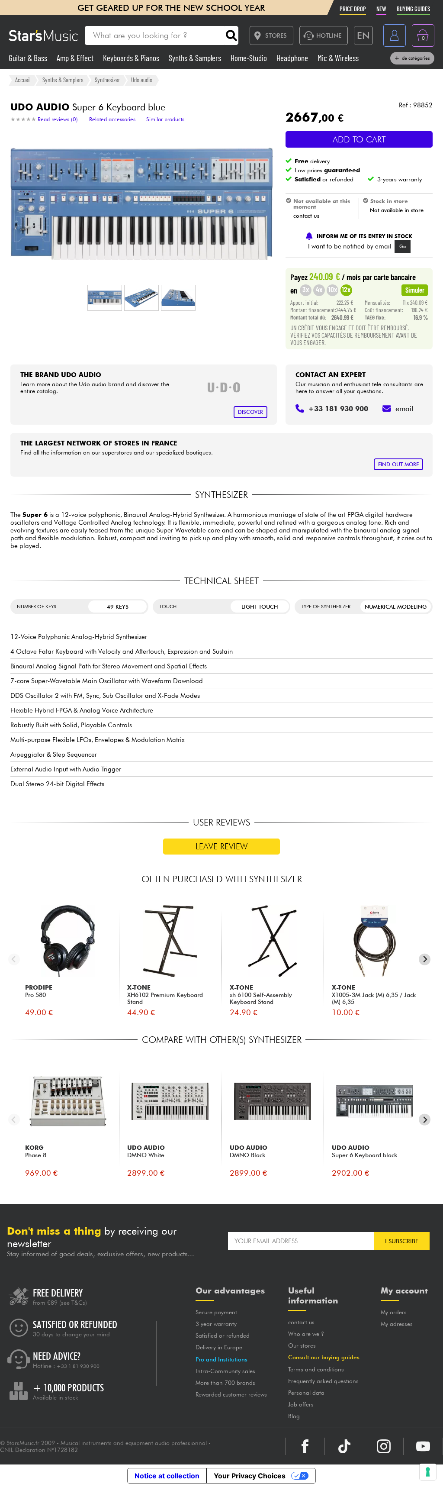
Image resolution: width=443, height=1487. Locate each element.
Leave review (222, 846)
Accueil (23, 80)
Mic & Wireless (338, 58)
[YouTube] (423, 1446)
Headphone (293, 58)
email (404, 408)
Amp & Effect (76, 58)
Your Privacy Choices (250, 1475)
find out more (398, 464)
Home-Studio (250, 58)
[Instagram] (383, 1446)
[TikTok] (344, 1446)
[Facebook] (305, 1446)
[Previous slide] (14, 959)
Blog (294, 1416)
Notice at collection (167, 1475)
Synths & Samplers (196, 58)
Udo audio (141, 80)
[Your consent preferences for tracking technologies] (428, 1472)
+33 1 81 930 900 (78, 1366)
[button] (104, 298)
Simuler (414, 289)
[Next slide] (424, 959)
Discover (250, 412)
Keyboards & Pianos (132, 58)
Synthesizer (107, 80)
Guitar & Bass (29, 58)
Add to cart (359, 139)
